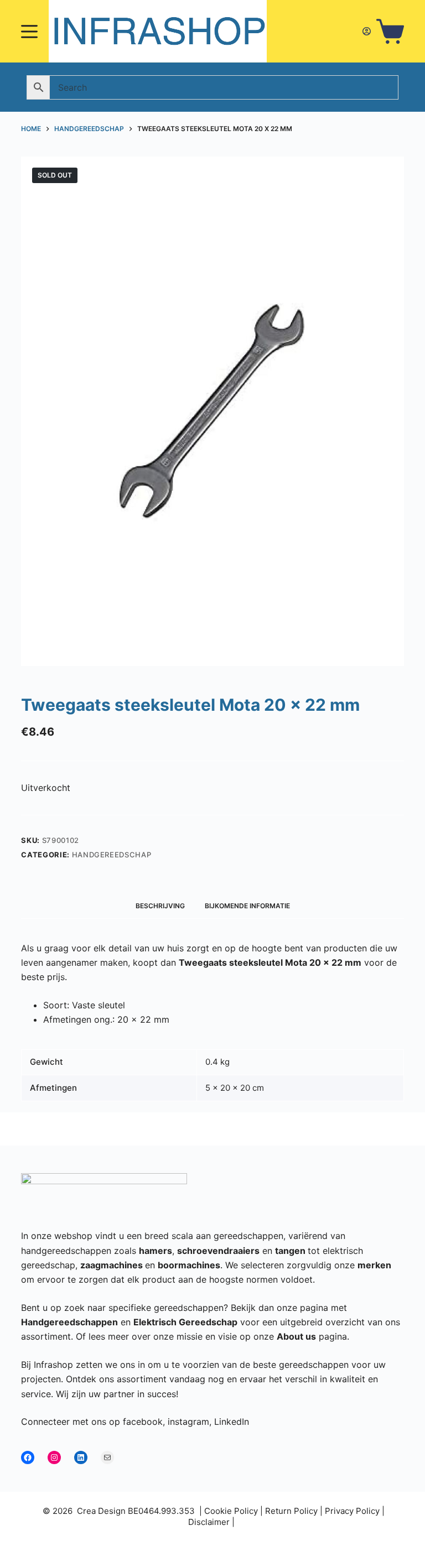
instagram (188, 1421)
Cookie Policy (231, 1511)
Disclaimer (209, 1522)
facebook (143, 1421)
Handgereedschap (112, 854)
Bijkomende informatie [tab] (247, 906)
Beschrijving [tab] (160, 906)
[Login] (366, 31)
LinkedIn (231, 1421)
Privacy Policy (352, 1511)
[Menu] (29, 31)
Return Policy (291, 1511)
